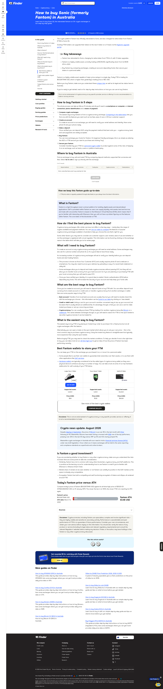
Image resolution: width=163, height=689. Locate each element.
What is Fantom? (42, 50)
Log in (150, 3)
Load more (95, 177)
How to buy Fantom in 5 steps (45, 43)
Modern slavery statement (95, 669)
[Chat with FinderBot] (158, 684)
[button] (44, 40)
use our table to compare (100, 229)
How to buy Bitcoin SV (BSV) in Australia (49, 616)
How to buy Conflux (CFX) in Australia (48, 588)
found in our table (104, 299)
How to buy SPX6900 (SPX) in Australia (49, 573)
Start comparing (45, 93)
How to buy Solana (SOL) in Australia (98, 609)
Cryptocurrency (45, 7)
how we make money (68, 683)
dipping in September (73, 432)
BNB (109, 434)
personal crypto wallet (92, 146)
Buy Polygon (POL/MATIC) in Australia (98, 621)
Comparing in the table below (116, 114)
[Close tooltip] (160, 677)
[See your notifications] (144, 3)
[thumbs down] (98, 544)
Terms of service (56, 669)
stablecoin (62, 312)
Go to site (70, 385)
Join (157, 3)
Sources (39, 88)
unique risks (101, 83)
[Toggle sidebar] (6, 12)
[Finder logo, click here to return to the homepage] (18, 3)
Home (37, 7)
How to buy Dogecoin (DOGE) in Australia (100, 597)
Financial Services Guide (114, 682)
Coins (53, 7)
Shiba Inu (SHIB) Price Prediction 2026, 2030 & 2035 (103, 573)
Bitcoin (125, 310)
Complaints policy (81, 669)
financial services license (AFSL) (117, 440)
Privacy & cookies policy (68, 669)
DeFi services (79, 358)
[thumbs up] (93, 544)
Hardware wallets (65, 361)
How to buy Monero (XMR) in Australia (48, 602)
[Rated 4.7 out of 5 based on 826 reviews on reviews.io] (71, 33)
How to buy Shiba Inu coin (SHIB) (96, 585)
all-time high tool (86, 341)
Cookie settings (107, 669)
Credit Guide (124, 682)
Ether (122, 432)
